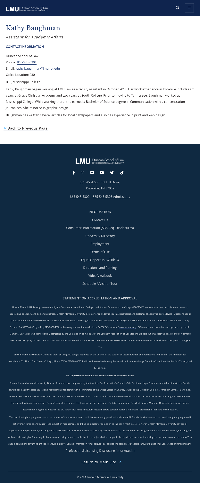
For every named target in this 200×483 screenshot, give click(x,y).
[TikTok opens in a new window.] (124, 173)
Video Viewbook (100, 275)
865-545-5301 (27, 62)
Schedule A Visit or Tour (100, 283)
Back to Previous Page (26, 128)
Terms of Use (100, 252)
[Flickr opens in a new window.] (94, 173)
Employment (100, 244)
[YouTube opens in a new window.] (104, 173)
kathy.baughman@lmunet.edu (37, 68)
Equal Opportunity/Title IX (100, 260)
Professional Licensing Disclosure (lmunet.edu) (100, 450)
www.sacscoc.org (127, 327)
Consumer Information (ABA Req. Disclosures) (100, 228)
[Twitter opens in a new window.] (114, 173)
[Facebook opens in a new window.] (75, 173)
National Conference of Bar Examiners (171, 443)
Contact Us (100, 220)
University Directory (100, 236)
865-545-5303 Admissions (111, 196)
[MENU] (189, 7)
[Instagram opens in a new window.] (84, 173)
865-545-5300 (79, 196)
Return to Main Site (98, 462)
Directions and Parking (100, 267)
